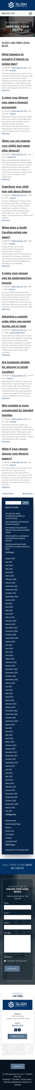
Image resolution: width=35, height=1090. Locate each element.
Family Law (11, 157)
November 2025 (11, 589)
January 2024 (10, 666)
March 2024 (9, 659)
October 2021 (10, 759)
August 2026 (10, 558)
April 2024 (9, 655)
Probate (13, 70)
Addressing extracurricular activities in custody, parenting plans (17, 546)
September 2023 (11, 679)
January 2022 (10, 749)
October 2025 (10, 593)
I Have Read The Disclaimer (17, 961)
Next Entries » (27, 493)
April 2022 (9, 738)
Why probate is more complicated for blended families (17, 410)
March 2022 (9, 742)
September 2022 (11, 721)
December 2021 (11, 752)
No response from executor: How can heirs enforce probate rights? (17, 529)
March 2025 (9, 617)
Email (7, 913)
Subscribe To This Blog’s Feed (17, 850)
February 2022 (10, 745)
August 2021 (10, 766)
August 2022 (10, 724)
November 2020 (11, 797)
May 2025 (9, 610)
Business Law (10, 820)
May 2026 (9, 569)
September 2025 (11, 596)
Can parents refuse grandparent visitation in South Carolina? (15, 515)
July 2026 (8, 562)
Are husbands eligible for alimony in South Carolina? (16, 367)
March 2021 (9, 783)
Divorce (13, 114)
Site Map (15, 1079)
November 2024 (11, 631)
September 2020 (11, 804)
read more (6, 90)
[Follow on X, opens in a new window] (19, 1029)
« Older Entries (7, 493)
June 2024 (9, 648)
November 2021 (11, 755)
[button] (30, 13)
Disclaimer (8, 957)
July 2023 (8, 686)
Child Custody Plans (17, 332)
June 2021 (9, 773)
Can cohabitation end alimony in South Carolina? (17, 523)
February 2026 (10, 579)
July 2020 (8, 811)
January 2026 (10, 582)
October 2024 (10, 634)
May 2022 (9, 735)
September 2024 (11, 638)
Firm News (9, 834)
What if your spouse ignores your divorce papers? (15, 453)
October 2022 (10, 717)
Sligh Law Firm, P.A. (19, 68)
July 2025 (8, 603)
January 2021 (10, 790)
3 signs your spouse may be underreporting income (16, 277)
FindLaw (17, 1085)
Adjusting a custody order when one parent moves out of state (16, 321)
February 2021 (10, 787)
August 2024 (10, 641)
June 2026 (9, 565)
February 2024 (10, 662)
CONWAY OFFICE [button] (17, 1036)
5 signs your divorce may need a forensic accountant (15, 102)
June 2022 (9, 731)
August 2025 (10, 600)
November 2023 (11, 672)
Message (7, 933)
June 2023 (9, 690)
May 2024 (9, 652)
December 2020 (11, 793)
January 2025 (10, 624)
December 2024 (11, 627)
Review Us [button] (17, 1066)
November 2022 (11, 714)
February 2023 (10, 704)
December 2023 (11, 669)
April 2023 (9, 697)
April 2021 (9, 780)
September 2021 (11, 762)
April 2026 (9, 572)
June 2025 (9, 607)
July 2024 (8, 645)
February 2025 (10, 621)
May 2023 (9, 693)
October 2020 (10, 800)
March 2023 (9, 700)
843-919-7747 (8, 13)
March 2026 (9, 576)
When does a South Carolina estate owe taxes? (14, 232)
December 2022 (11, 710)
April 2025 (9, 614)
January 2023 (10, 707)
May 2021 (9, 776)
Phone (6, 923)
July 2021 (8, 769)
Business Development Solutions (16, 1082)
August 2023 (10, 683)
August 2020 (10, 807)
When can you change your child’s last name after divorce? (16, 145)
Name (6, 903)
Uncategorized (11, 841)
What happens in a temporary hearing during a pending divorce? (17, 538)
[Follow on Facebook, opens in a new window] (15, 1029)
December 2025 (11, 586)
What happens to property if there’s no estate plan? (15, 59)
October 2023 (10, 676)
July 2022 (8, 728)
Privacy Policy (26, 1079)
